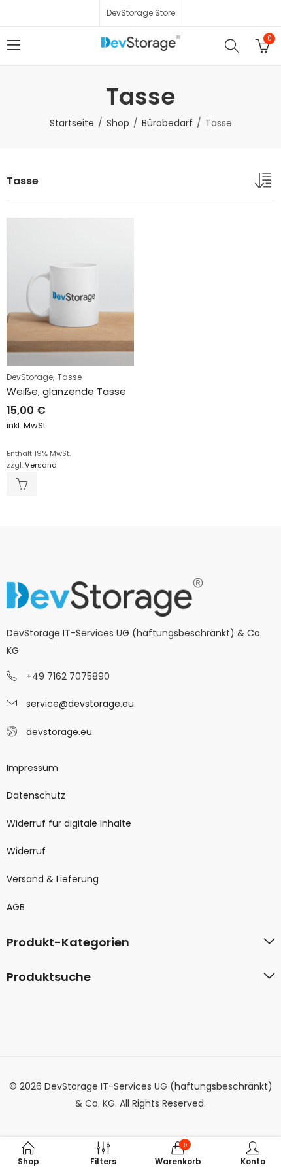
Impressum (32, 767)
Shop (118, 122)
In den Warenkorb (22, 484)
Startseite (72, 122)
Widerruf (26, 850)
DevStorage (30, 377)
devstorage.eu (59, 731)
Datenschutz (36, 795)
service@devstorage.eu (80, 703)
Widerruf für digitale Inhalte (69, 823)
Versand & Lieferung (53, 879)
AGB (16, 907)
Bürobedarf (167, 122)
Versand (41, 465)
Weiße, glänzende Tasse (66, 391)
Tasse (70, 377)
